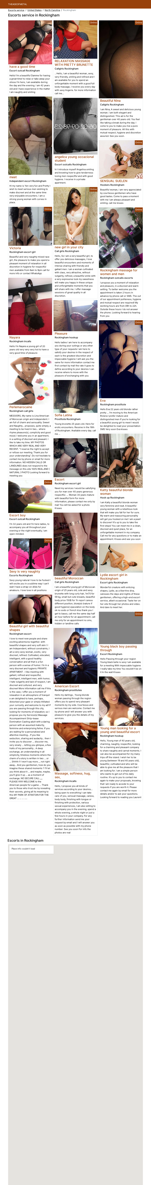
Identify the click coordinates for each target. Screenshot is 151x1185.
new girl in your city (69, 247)
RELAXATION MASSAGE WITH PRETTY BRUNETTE (74, 63)
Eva (103, 400)
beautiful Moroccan (69, 578)
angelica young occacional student (74, 158)
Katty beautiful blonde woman (116, 491)
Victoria (15, 248)
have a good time (22, 66)
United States (34, 10)
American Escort (67, 686)
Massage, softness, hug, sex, (73, 775)
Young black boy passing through (118, 648)
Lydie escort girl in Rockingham (113, 576)
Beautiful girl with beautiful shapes (29, 628)
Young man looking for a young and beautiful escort (120, 730)
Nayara (14, 337)
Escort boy (17, 515)
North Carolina (52, 10)
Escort (59, 479)
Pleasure (61, 333)
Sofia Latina (63, 415)
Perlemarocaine (20, 407)
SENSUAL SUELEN (113, 181)
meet (13, 177)
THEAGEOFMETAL (17, 4)
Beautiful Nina (110, 100)
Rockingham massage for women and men (118, 272)
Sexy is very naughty (24, 571)
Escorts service (16, 10)
